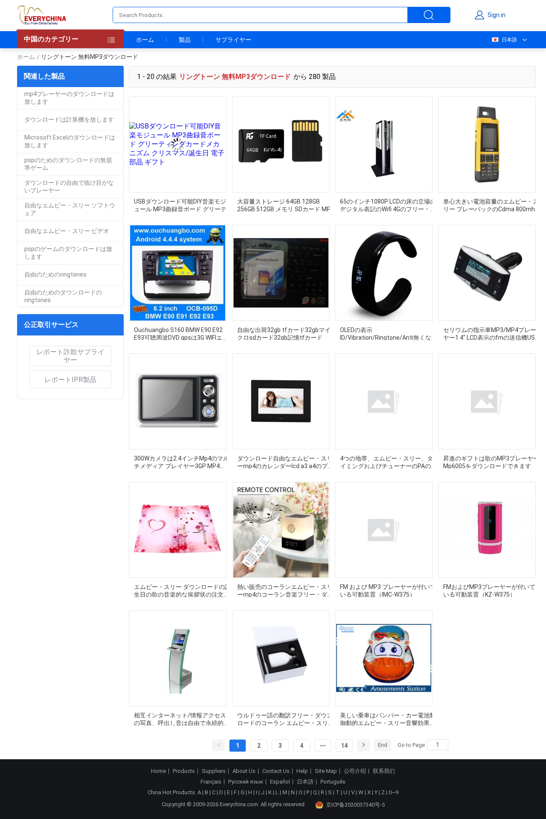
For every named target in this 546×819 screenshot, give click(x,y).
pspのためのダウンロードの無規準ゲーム (68, 164)
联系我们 (384, 771)
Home (158, 771)
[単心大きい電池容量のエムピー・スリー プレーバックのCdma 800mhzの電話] (487, 144)
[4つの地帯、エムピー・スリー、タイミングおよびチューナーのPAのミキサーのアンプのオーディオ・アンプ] (383, 401)
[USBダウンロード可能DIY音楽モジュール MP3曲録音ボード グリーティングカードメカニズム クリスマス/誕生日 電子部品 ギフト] (177, 144)
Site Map (326, 771)
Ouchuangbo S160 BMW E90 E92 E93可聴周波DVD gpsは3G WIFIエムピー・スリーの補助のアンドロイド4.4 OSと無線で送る (181, 333)
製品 (185, 39)
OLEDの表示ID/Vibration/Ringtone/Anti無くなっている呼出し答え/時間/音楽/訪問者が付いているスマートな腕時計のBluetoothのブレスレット (388, 333)
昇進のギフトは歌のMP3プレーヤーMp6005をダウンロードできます (491, 462)
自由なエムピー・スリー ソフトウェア (69, 209)
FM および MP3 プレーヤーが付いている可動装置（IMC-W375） (388, 590)
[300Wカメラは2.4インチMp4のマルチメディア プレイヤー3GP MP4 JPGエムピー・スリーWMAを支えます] (177, 401)
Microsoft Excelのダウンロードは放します (69, 141)
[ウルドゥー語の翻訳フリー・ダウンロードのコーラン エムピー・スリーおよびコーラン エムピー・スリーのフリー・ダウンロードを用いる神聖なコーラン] (280, 658)
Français (210, 781)
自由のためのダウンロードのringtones (63, 296)
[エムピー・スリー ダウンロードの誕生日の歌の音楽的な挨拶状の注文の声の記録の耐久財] (177, 529)
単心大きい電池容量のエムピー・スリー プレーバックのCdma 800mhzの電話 (491, 205)
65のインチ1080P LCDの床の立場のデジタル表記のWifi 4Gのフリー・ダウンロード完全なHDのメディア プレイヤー (388, 205)
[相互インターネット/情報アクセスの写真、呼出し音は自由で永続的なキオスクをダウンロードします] (177, 658)
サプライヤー (233, 39)
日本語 (509, 40)
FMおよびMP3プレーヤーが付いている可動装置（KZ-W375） (489, 590)
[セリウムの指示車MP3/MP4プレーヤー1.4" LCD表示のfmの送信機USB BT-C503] (487, 273)
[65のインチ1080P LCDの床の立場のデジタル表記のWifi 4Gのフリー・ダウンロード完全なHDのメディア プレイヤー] (383, 144)
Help (302, 771)
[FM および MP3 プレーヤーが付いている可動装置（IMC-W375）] (383, 529)
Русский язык (245, 781)
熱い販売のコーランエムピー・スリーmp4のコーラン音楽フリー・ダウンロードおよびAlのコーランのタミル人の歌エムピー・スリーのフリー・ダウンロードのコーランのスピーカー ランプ (285, 590)
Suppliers (214, 771)
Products (184, 771)
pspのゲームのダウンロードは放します (68, 252)
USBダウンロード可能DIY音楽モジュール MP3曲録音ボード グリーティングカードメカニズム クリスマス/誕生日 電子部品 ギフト (180, 205)
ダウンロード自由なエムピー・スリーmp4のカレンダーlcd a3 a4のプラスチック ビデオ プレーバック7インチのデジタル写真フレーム (285, 462)
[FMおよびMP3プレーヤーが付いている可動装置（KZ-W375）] (487, 529)
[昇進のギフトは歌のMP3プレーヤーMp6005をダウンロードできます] (487, 401)
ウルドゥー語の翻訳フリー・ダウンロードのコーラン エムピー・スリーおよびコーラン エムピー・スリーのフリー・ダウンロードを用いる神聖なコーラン (285, 719)
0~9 (393, 792)
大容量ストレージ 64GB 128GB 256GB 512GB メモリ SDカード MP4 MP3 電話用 (285, 205)
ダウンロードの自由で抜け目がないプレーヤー (69, 186)
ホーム (145, 39)
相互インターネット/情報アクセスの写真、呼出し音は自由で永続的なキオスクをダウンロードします (181, 719)
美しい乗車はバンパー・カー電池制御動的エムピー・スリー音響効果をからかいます (388, 719)
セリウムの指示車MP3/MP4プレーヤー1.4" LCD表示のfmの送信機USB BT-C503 (491, 333)
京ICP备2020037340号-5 (355, 805)
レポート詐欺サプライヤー (70, 356)
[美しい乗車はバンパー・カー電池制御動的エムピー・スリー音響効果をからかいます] (383, 658)
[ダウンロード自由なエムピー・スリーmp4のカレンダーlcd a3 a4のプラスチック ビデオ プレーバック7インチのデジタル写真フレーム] (280, 401)
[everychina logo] (41, 15)
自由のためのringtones (55, 274)
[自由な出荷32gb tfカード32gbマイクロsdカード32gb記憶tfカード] (280, 273)
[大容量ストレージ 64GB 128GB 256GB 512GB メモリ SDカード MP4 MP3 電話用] (280, 144)
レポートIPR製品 (70, 380)
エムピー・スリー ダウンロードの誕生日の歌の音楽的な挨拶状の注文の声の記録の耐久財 (182, 590)
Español (280, 781)
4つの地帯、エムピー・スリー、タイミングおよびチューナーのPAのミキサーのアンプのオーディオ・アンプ (388, 462)
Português (333, 781)
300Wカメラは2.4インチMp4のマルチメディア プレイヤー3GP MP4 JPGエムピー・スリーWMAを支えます (182, 462)
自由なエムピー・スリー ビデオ (66, 230)
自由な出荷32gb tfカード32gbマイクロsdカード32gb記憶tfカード (284, 333)
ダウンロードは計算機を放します (69, 119)
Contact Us (276, 771)
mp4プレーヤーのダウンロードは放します (69, 97)
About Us (244, 771)
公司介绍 (355, 771)
